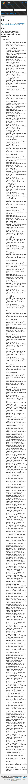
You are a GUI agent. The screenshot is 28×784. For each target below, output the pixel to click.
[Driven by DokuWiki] (14, 780)
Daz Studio (3, 13)
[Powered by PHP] (11, 779)
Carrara (7, 13)
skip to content (24, 2)
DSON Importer (11, 12)
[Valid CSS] (22, 779)
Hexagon (12, 13)
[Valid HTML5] (17, 779)
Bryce (16, 13)
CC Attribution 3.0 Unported (21, 777)
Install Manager (4, 12)
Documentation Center (9, 5)
